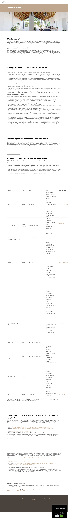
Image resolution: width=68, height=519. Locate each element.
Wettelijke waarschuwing (35, 498)
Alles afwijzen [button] (57, 515)
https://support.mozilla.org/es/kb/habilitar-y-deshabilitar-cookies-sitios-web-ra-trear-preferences (31, 426)
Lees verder (60, 514)
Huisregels (34, 499)
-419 (45, 461)
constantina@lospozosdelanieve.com (24, 498)
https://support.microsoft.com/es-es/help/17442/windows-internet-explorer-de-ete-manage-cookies (33, 428)
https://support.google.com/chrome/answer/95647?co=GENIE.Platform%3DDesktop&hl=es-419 (31, 427)
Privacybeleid (47, 498)
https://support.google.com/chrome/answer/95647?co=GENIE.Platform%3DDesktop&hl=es (25, 461)
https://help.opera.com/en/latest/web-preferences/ (21, 431)
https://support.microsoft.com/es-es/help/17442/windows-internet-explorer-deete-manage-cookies (36, 463)
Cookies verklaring (42, 498)
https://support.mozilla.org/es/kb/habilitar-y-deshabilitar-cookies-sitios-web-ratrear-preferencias (31, 457)
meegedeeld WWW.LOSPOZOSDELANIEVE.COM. (17, 490)
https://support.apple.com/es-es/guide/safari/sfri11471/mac (23, 429)
